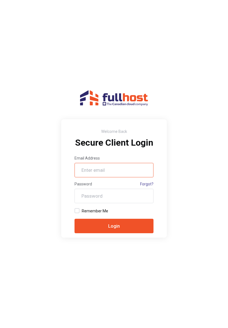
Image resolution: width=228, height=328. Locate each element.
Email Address (87, 158)
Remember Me (95, 211)
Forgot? (146, 184)
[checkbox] (77, 210)
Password (83, 184)
